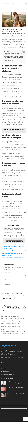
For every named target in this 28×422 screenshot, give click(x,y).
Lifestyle (5, 413)
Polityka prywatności (8, 374)
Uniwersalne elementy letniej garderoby (14, 56)
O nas (4, 366)
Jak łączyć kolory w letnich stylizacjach (14, 57)
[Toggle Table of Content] (22, 51)
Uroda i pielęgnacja (8, 407)
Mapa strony (6, 371)
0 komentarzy (18, 35)
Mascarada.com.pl (17, 33)
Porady (5, 415)
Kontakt (5, 368)
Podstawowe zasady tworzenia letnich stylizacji (13, 54)
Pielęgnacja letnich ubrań (10, 60)
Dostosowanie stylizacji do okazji (12, 59)
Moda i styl (10, 35)
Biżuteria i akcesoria (8, 410)
